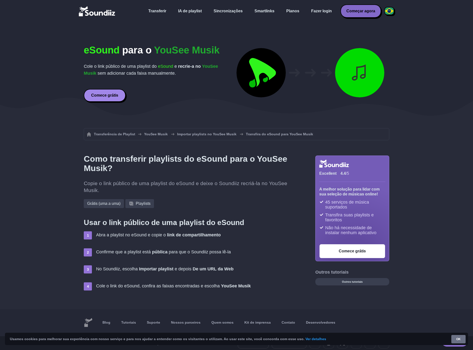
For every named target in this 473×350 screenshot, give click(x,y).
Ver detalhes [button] (315, 339)
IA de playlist (190, 11)
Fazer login (321, 11)
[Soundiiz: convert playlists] (88, 323)
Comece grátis (104, 95)
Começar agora (360, 11)
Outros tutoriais (352, 281)
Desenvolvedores (320, 322)
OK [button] (458, 339)
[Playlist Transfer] (97, 11)
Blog (106, 322)
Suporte (153, 322)
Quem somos (222, 322)
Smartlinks (264, 11)
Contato (288, 322)
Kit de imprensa (257, 322)
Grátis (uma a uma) (103, 203)
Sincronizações (228, 11)
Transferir (157, 11)
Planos (292, 11)
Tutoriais (128, 322)
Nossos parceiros (186, 322)
